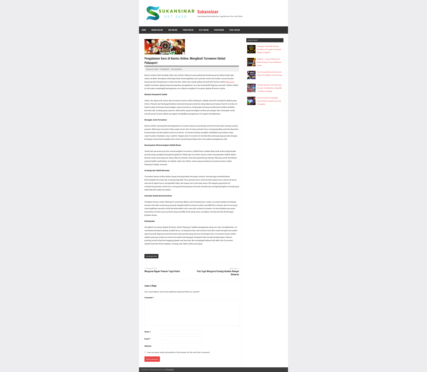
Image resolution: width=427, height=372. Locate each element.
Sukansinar (207, 11)
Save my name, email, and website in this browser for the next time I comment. (178, 352)
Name (147, 331)
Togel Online (234, 30)
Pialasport (230, 82)
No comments (176, 69)
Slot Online (204, 30)
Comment (149, 297)
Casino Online (157, 30)
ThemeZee (170, 370)
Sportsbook (219, 30)
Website (147, 346)
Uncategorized (151, 256)
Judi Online (172, 30)
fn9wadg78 (164, 69)
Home (144, 30)
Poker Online (188, 30)
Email (147, 339)
